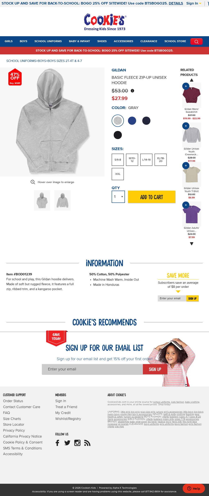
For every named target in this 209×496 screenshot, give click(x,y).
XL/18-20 (161, 160)
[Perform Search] (196, 41)
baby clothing (192, 402)
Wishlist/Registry (68, 419)
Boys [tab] (23, 41)
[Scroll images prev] (191, 80)
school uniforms (161, 402)
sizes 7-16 (180, 419)
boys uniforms (151, 424)
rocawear (113, 424)
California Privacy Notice (22, 436)
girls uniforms (167, 424)
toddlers (174, 417)
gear (197, 414)
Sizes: (117, 149)
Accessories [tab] (123, 41)
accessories (120, 419)
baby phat (135, 422)
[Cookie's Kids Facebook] (57, 444)
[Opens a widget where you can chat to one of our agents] (193, 489)
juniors (159, 412)
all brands (123, 424)
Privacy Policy (14, 430)
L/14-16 (146, 159)
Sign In (192, 3)
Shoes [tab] (102, 41)
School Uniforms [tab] (48, 41)
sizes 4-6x (168, 419)
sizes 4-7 (184, 417)
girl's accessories (173, 412)
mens (110, 419)
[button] (16, 41)
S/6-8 (118, 159)
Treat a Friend (66, 407)
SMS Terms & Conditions (22, 448)
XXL (117, 174)
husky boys (114, 414)
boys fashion (181, 424)
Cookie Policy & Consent (22, 442)
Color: (119, 108)
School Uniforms (21, 61)
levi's (168, 422)
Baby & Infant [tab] (79, 41)
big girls (135, 412)
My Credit (63, 413)
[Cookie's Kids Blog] (87, 444)
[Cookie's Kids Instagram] (77, 444)
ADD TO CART (151, 197)
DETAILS (176, 3)
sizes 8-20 (195, 417)
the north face (190, 422)
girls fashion (195, 424)
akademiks (123, 422)
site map (119, 426)
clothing (181, 414)
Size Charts (12, 419)
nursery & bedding (133, 417)
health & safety (115, 417)
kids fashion (177, 402)
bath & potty (169, 414)
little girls (125, 412)
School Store (175, 41)
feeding (190, 414)
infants (165, 417)
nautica (161, 422)
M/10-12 (132, 160)
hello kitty (177, 422)
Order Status (13, 401)
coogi (144, 422)
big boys (198, 412)
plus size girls (147, 412)
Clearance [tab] (148, 41)
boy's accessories (142, 414)
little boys (188, 412)
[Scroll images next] (191, 243)
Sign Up (192, 298)
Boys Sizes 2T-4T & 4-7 (65, 61)
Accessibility (13, 454)
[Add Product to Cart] (185, 86)
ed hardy (152, 422)
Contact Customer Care (21, 407)
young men (126, 414)
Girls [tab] (8, 41)
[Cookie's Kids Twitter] (67, 444)
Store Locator (13, 424)
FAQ (6, 413)
